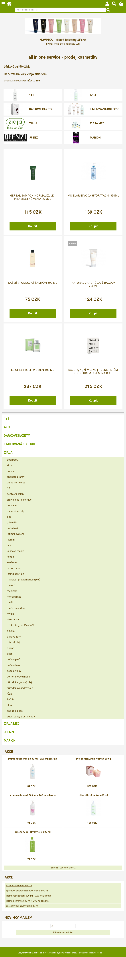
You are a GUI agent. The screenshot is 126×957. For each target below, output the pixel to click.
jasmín (11, 539)
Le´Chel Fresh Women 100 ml (32, 369)
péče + (11, 653)
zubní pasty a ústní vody (21, 716)
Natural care (14, 619)
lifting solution (15, 573)
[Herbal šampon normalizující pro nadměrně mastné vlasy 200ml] (32, 171)
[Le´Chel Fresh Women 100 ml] (32, 345)
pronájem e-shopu (86, 953)
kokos (10, 556)
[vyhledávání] (115, 4)
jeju (9, 545)
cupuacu (12, 505)
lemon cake (13, 568)
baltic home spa (16, 482)
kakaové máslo (15, 551)
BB (8, 488)
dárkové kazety (15, 511)
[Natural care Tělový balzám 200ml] (93, 258)
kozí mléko (13, 562)
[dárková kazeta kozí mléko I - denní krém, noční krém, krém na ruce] (93, 345)
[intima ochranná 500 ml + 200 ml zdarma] (32, 808)
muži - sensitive (16, 608)
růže (9, 693)
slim (9, 705)
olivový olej (13, 642)
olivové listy (14, 636)
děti (9, 516)
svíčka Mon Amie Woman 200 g (93, 758)
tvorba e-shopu (71, 953)
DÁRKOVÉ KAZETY (41, 109)
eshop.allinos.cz (35, 953)
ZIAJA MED (97, 123)
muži (10, 602)
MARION (95, 137)
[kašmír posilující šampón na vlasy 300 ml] (32, 258)
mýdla (10, 613)
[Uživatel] (108, 4)
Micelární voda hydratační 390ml (93, 195)
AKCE (93, 95)
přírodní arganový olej (19, 682)
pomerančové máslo (19, 676)
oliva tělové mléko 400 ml (93, 795)
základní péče (15, 710)
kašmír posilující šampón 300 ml (32, 282)
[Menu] (3, 3)
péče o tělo (13, 665)
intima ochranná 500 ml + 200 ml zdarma (33, 795)
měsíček (12, 590)
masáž (11, 585)
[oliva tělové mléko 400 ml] (93, 808)
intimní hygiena (15, 533)
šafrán (10, 699)
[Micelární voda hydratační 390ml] (93, 171)
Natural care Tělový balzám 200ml (93, 284)
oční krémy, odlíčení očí (20, 625)
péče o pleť (13, 659)
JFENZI (34, 137)
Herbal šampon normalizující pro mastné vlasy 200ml (32, 197)
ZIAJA (33, 123)
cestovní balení (15, 493)
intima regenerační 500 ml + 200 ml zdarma (32, 758)
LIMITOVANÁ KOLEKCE (104, 109)
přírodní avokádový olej (20, 688)
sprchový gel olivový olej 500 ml (33, 832)
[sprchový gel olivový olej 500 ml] (32, 844)
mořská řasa (14, 596)
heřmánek (12, 528)
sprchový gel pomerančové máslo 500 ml (27, 890)
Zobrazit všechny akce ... (63, 867)
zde (38, 80)
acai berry (12, 459)
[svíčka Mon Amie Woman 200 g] (93, 771)
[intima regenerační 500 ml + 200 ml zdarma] (32, 771)
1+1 (31, 95)
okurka (11, 630)
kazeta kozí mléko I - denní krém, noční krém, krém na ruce (93, 371)
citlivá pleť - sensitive (19, 499)
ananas (11, 471)
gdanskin (12, 522)
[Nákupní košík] (122, 4)
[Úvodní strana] (10, 4)
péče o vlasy (14, 670)
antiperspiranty (15, 476)
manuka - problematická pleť (23, 579)
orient (10, 648)
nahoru (121, 952)
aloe (9, 465)
